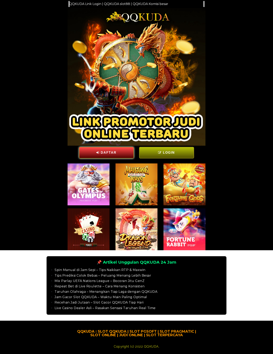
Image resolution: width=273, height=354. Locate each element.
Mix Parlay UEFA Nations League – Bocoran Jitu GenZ (99, 281)
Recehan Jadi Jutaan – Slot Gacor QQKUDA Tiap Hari (99, 302)
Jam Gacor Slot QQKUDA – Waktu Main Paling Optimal (101, 297)
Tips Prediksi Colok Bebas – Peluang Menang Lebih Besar (103, 275)
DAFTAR (108, 152)
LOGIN (168, 152)
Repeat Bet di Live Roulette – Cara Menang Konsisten (100, 286)
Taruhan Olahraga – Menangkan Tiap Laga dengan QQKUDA (106, 292)
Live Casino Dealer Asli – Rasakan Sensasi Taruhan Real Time (105, 308)
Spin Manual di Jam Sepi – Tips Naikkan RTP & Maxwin (100, 270)
